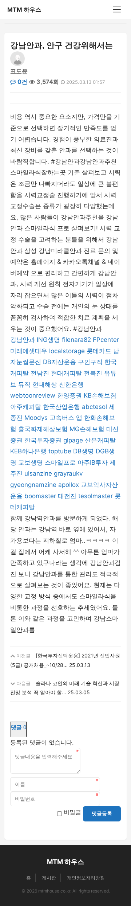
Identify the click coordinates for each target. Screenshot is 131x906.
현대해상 (44, 384)
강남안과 (22, 339)
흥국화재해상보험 (43, 429)
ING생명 (48, 339)
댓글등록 (102, 813)
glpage (73, 440)
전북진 (93, 373)
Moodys (36, 417)
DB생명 (83, 451)
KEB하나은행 (28, 451)
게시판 (49, 877)
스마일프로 (60, 462)
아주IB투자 (93, 462)
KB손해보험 (100, 395)
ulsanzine (38, 473)
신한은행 (71, 384)
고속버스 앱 (65, 417)
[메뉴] (117, 9)
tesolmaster (95, 496)
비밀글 (72, 812)
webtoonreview (32, 395)
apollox (68, 484)
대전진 (67, 496)
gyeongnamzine (33, 484)
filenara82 (76, 339)
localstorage (67, 351)
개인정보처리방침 (86, 877)
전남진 (40, 373)
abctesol (94, 406)
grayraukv (68, 473)
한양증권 (69, 395)
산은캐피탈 (100, 440)
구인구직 (90, 362)
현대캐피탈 (66, 373)
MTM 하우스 (24, 9)
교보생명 (30, 462)
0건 (21, 81)
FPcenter (106, 339)
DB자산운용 (59, 362)
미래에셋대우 (28, 351)
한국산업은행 (61, 406)
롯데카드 (99, 351)
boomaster (40, 496)
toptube (59, 451)
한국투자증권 (42, 440)
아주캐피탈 (25, 406)
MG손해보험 (87, 429)
